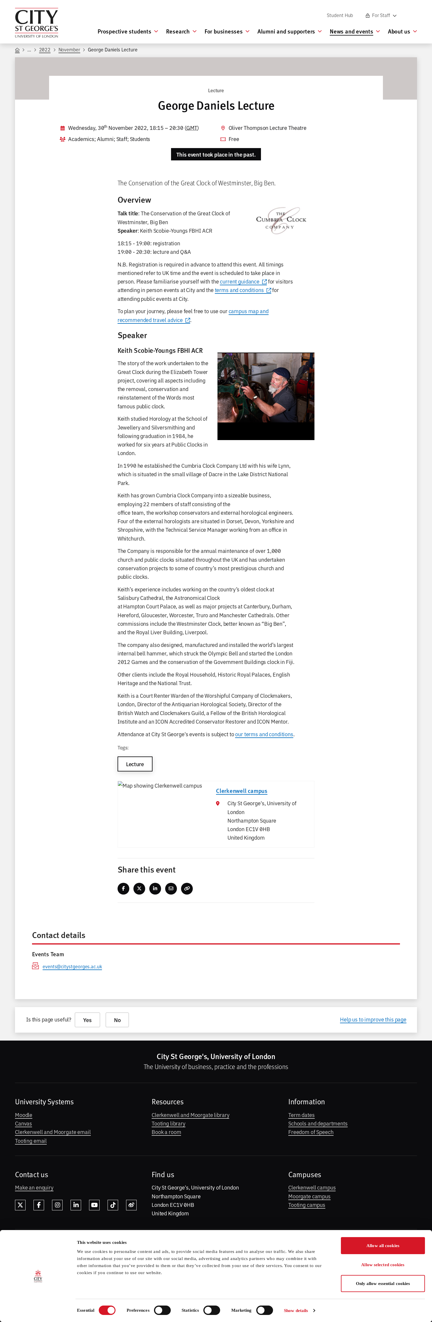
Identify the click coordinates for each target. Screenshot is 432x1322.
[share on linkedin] (155, 889)
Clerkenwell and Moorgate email (53, 1131)
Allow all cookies (382, 1245)
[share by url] (187, 889)
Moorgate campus (309, 1195)
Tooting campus (306, 1204)
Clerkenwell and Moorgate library (190, 1114)
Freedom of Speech (311, 1131)
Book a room (166, 1131)
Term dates (301, 1114)
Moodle (23, 1114)
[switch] (162, 1310)
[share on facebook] (124, 889)
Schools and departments (318, 1123)
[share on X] (139, 889)
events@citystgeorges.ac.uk (72, 966)
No (117, 1020)
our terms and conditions (264, 733)
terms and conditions (239, 289)
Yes (87, 1020)
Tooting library (168, 1123)
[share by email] (171, 889)
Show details (296, 1310)
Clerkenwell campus (312, 1187)
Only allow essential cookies (383, 1283)
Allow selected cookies (382, 1264)
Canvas (23, 1123)
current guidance (239, 281)
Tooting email (31, 1140)
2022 (45, 49)
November (69, 49)
